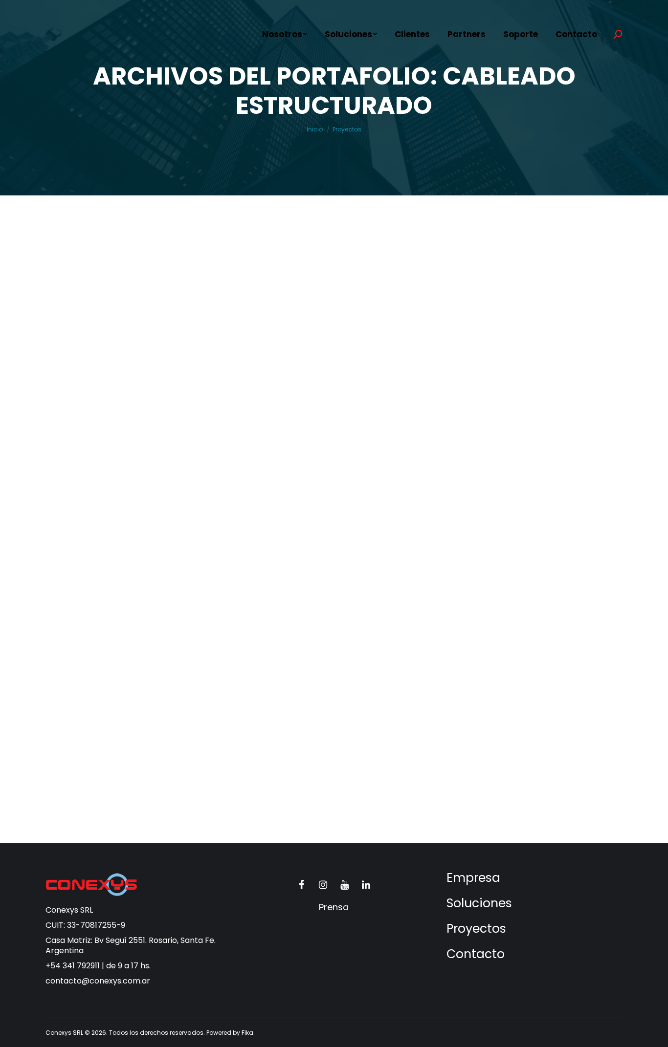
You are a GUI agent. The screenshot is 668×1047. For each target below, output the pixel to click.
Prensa (334, 907)
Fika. (248, 1032)
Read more (87, 489)
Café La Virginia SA (108, 432)
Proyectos (476, 928)
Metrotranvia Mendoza (414, 432)
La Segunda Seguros (111, 722)
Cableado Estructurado (99, 450)
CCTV (152, 450)
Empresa (473, 877)
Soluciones (479, 903)
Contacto (475, 953)
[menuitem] (284, 34)
